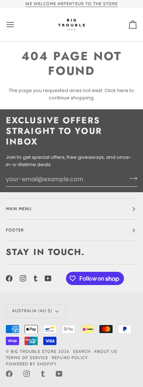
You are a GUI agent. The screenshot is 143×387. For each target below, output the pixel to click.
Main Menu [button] (19, 208)
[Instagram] (23, 278)
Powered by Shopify (31, 363)
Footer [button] (15, 230)
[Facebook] (9, 278)
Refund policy (70, 357)
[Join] (131, 178)
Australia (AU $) (32, 310)
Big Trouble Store (33, 351)
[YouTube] (48, 278)
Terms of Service (27, 357)
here (122, 90)
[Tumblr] (35, 278)
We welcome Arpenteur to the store (71, 3)
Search (82, 351)
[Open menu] (17, 24)
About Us (105, 351)
